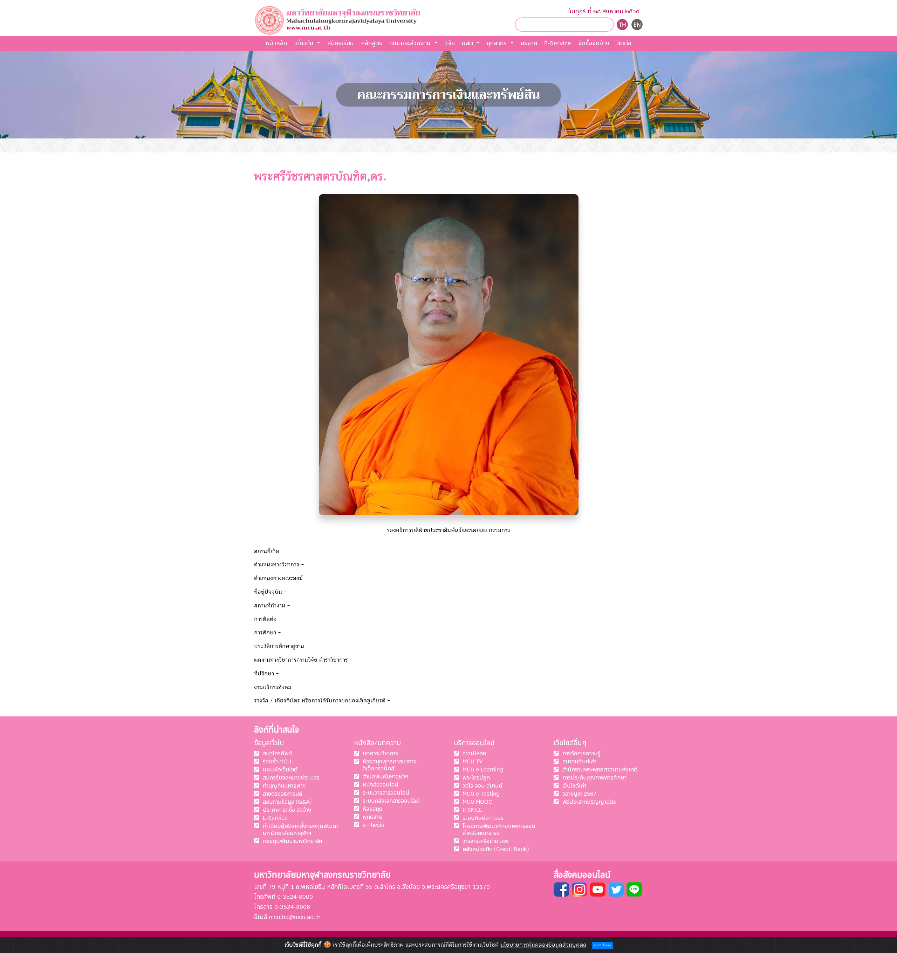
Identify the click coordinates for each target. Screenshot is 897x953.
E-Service (557, 43)
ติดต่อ (623, 43)
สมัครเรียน (340, 43)
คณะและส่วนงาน (410, 43)
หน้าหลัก (276, 43)
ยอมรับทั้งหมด (602, 945)
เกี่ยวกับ (304, 43)
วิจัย (450, 43)
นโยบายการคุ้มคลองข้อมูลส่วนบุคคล (543, 945)
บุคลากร (497, 43)
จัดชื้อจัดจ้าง (593, 43)
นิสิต (468, 43)
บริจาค (529, 43)
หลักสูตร (371, 43)
